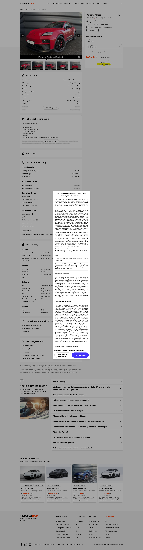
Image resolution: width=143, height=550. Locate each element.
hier (83, 229)
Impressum (72, 350)
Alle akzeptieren (80, 355)
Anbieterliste (80, 350)
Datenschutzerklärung (60, 350)
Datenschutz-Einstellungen (62, 355)
